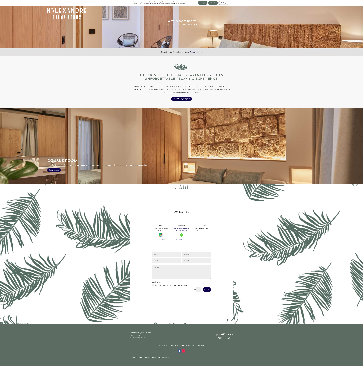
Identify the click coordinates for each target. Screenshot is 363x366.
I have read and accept (171, 285)
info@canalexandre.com (181, 229)
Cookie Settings (185, 345)
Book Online (200, 345)
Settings (223, 3)
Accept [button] (203, 3)
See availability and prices (182, 99)
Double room (62, 161)
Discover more (54, 170)
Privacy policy (163, 345)
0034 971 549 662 (181, 231)
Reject (213, 3)
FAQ (193, 345)
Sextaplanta (165, 357)
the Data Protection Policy (178, 285)
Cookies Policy (173, 345)
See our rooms (196, 52)
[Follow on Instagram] (183, 350)
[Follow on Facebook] (179, 350)
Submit (206, 289)
